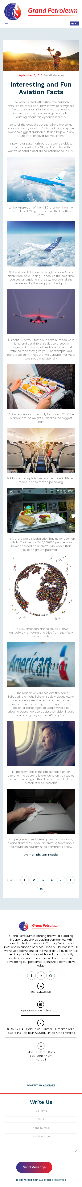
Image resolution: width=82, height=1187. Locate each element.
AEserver (49, 1085)
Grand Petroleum (53, 75)
